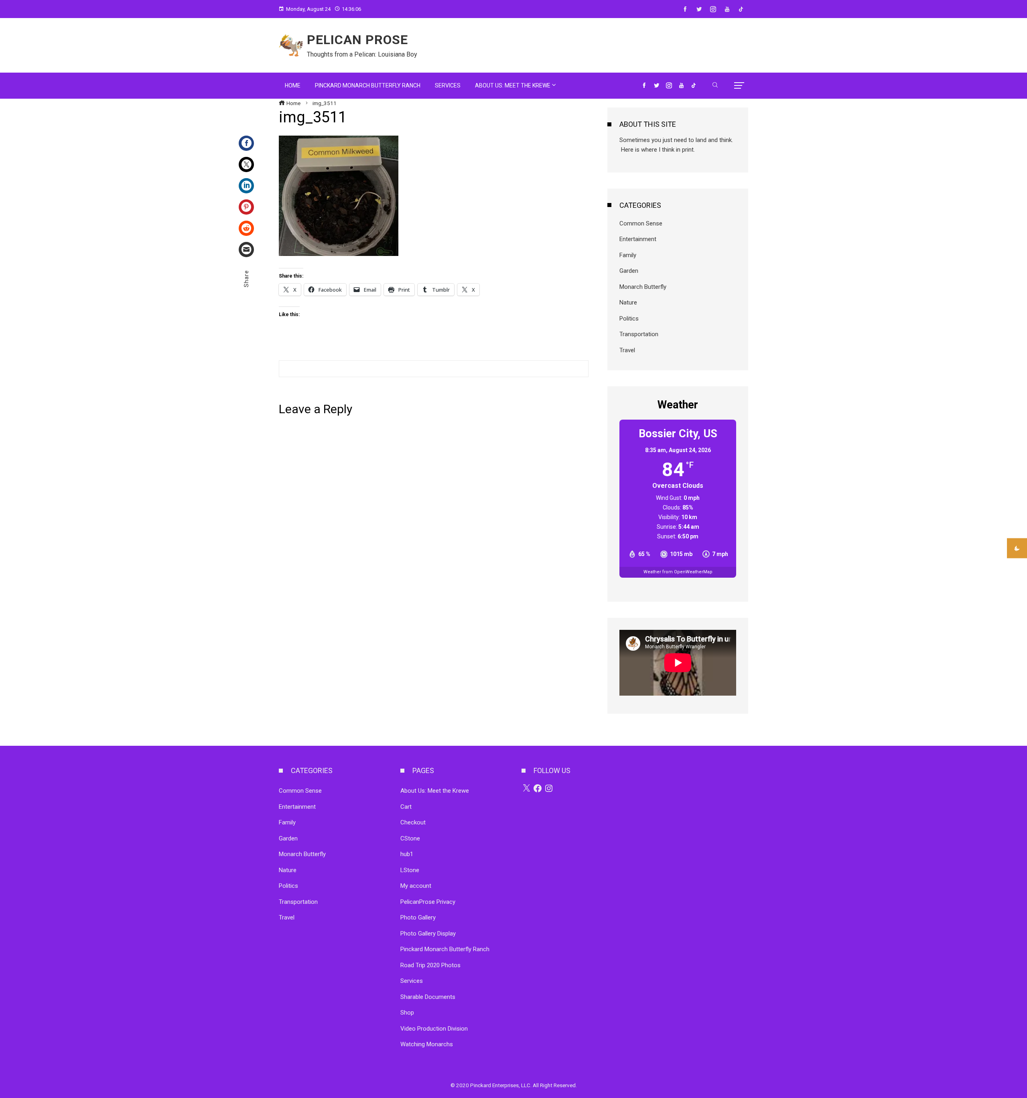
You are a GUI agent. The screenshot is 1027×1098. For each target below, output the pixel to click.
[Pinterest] (246, 207)
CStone (410, 838)
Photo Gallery (418, 917)
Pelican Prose (357, 39)
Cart (406, 806)
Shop (407, 1012)
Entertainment (637, 239)
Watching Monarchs (426, 1044)
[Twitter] (246, 164)
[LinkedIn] (246, 185)
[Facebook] (246, 143)
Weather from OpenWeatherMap (677, 571)
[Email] (246, 249)
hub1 (406, 854)
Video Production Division (434, 1028)
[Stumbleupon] (246, 228)
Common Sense (640, 223)
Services (411, 980)
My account (415, 885)
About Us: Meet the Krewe (434, 790)
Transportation (638, 334)
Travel (627, 350)
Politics (629, 318)
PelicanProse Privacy (427, 901)
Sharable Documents (427, 997)
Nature (628, 302)
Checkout (413, 822)
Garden (628, 270)
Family (627, 255)
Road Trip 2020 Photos (430, 965)
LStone (409, 870)
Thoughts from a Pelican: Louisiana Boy (362, 54)
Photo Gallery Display (428, 933)
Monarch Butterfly (642, 286)
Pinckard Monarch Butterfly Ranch (444, 949)
